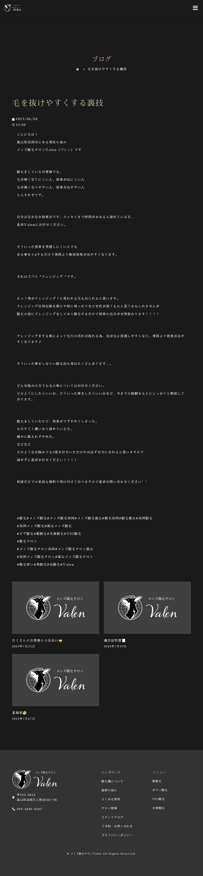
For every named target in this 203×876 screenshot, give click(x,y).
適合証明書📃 (115, 640)
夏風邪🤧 (19, 713)
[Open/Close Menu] (195, 8)
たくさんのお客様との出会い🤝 (37, 640)
